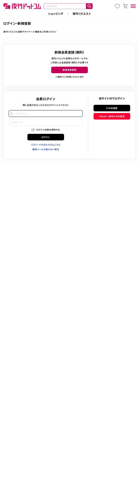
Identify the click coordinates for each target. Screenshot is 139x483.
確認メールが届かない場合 (45, 149)
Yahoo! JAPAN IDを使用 (111, 116)
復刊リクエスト (82, 14)
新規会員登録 (69, 69)
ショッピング (55, 14)
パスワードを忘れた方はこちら (46, 144)
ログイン (45, 137)
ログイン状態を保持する (48, 129)
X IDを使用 (112, 108)
